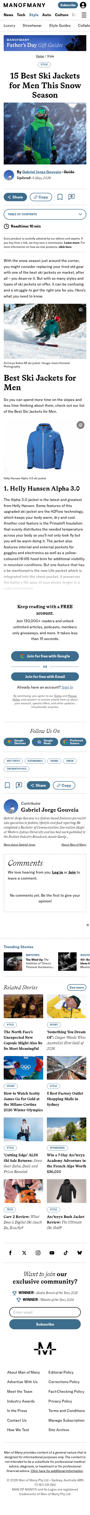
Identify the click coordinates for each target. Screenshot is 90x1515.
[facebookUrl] (10, 1253)
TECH (10, 1209)
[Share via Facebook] (80, 129)
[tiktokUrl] (65, 1253)
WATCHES (32, 955)
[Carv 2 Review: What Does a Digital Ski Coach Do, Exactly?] (23, 1191)
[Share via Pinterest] (80, 149)
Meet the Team (19, 1391)
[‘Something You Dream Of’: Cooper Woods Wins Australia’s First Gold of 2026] (66, 1006)
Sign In (67, 687)
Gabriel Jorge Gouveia (41, 172)
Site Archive (58, 1429)
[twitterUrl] (24, 1253)
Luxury (9, 25)
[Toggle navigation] (84, 15)
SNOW (70, 760)
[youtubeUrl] (52, 1253)
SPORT (54, 1024)
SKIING (54, 760)
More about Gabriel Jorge (19, 844)
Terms (58, 696)
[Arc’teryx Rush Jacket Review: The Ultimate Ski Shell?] (66, 1191)
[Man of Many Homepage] (24, 5)
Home (40, 56)
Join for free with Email (45, 676)
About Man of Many (73, 844)
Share (17, 197)
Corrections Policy (64, 1381)
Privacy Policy (60, 1401)
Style (34, 14)
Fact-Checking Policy (66, 1391)
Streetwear (32, 25)
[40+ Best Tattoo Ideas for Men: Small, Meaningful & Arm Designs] (67, 961)
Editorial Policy (61, 1372)
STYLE (44, 64)
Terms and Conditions (66, 1410)
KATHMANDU (35, 760)
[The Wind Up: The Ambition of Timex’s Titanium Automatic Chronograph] (13, 961)
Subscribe (68, 5)
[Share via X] (80, 139)
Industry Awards (21, 1401)
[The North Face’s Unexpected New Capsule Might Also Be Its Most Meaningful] (23, 1006)
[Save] (60, 197)
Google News (48, 742)
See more (76, 987)
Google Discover (20, 742)
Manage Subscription (66, 1420)
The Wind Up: (38, 965)
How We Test (18, 1429)
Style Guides (60, 25)
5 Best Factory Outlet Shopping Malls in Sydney (65, 1099)
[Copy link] (80, 159)
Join (72, 872)
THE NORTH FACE (16, 768)
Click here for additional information (57, 1471)
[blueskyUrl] (79, 1253)
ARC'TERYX (13, 760)
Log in (57, 872)
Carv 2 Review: (23, 1222)
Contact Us (17, 1420)
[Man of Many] (45, 1348)
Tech (21, 14)
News (8, 14)
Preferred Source (76, 742)
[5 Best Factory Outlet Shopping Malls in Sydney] (66, 1068)
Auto (46, 14)
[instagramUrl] (38, 1253)
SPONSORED (57, 1147)
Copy (43, 197)
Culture (62, 14)
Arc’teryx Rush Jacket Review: (65, 1222)
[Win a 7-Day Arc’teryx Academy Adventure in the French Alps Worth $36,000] (66, 1129)
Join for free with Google (48, 656)
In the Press (17, 1410)
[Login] (83, 5)
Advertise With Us (22, 1381)
